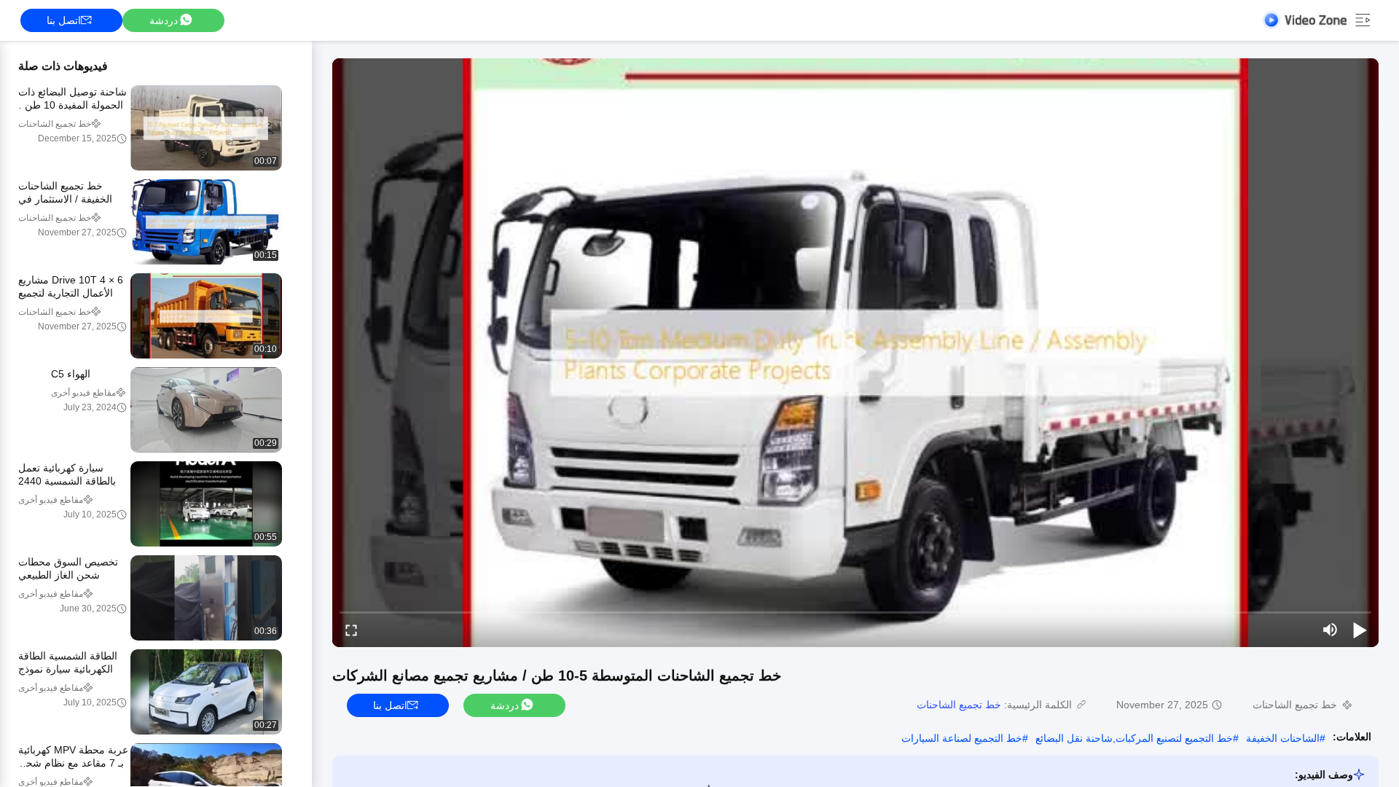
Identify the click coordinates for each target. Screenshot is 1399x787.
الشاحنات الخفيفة (1283, 738)
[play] (855, 352)
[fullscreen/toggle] (351, 630)
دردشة (163, 20)
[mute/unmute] (1330, 630)
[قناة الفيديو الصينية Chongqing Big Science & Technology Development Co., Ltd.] (1304, 20)
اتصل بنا (64, 20)
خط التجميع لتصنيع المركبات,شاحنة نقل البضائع (1134, 738)
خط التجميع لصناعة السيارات (961, 738)
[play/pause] (1359, 630)
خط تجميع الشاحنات (959, 704)
